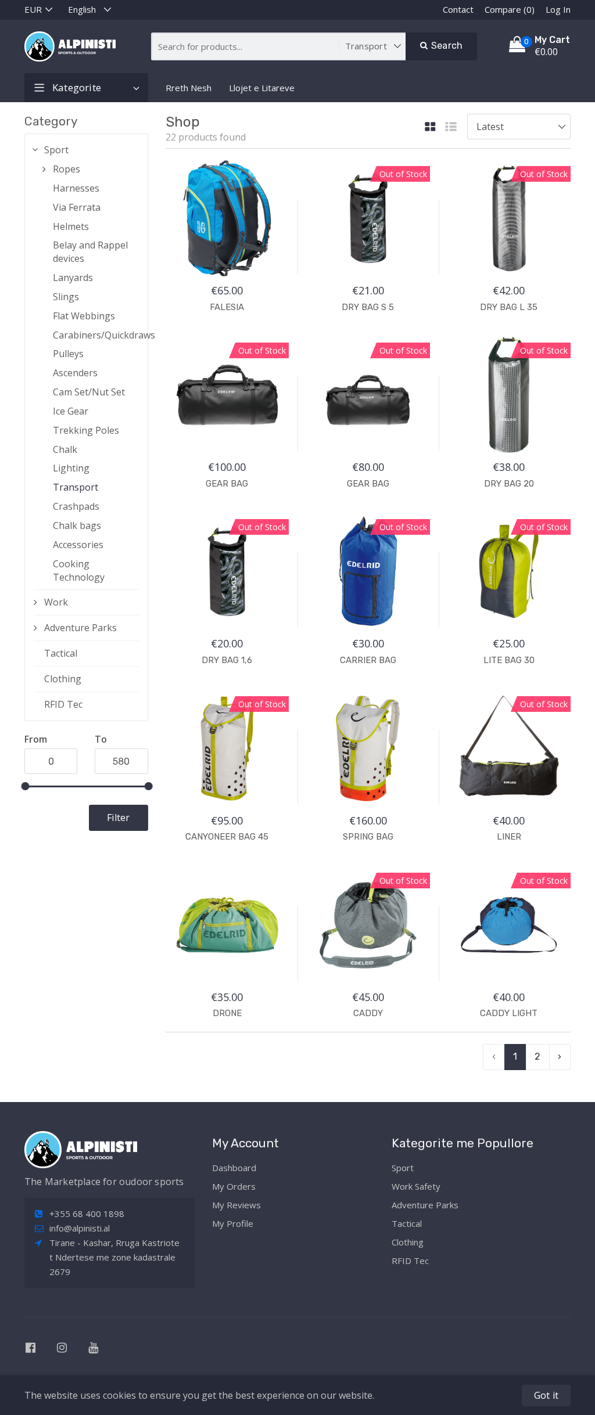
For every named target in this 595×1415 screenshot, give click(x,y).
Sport (56, 149)
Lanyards (73, 277)
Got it (546, 1395)
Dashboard (234, 1167)
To (101, 739)
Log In (558, 9)
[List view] (450, 127)
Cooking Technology (79, 570)
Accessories (78, 544)
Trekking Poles (86, 430)
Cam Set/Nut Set (89, 392)
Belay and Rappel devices (90, 252)
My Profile (232, 1223)
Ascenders (75, 372)
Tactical (60, 653)
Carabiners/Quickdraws (96, 335)
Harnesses (76, 188)
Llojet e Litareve (262, 87)
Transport (75, 487)
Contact (458, 9)
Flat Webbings (84, 315)
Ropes (66, 169)
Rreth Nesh (189, 87)
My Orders (234, 1186)
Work (56, 602)
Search (446, 45)
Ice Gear (70, 411)
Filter (118, 817)
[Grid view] (430, 127)
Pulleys (68, 353)
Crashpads (76, 506)
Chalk (65, 449)
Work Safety (416, 1186)
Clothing (62, 678)
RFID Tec (63, 704)
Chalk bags (77, 525)
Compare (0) (510, 9)
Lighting (71, 468)
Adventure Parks (80, 627)
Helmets (71, 226)
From (35, 739)
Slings (66, 296)
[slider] (25, 786)
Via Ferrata (77, 207)
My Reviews (236, 1205)
